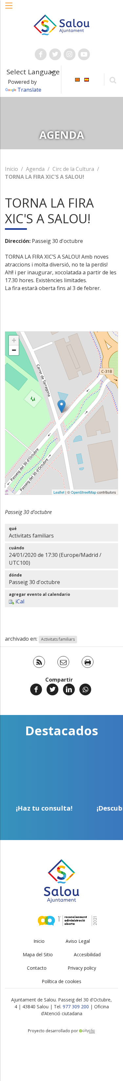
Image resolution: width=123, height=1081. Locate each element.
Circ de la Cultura (73, 169)
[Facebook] (36, 689)
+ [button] (14, 340)
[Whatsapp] (85, 689)
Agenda (35, 169)
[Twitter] (52, 689)
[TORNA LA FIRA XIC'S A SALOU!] (61, 406)
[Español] (86, 79)
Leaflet (58, 492)
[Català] (77, 79)
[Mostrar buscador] (113, 79)
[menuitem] (77, 79)
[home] (62, 24)
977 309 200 (76, 1006)
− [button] (14, 350)
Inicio (11, 169)
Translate (29, 89)
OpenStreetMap (83, 492)
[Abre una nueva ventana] (41, 54)
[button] (9, 8)
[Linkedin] (69, 689)
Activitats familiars (58, 639)
